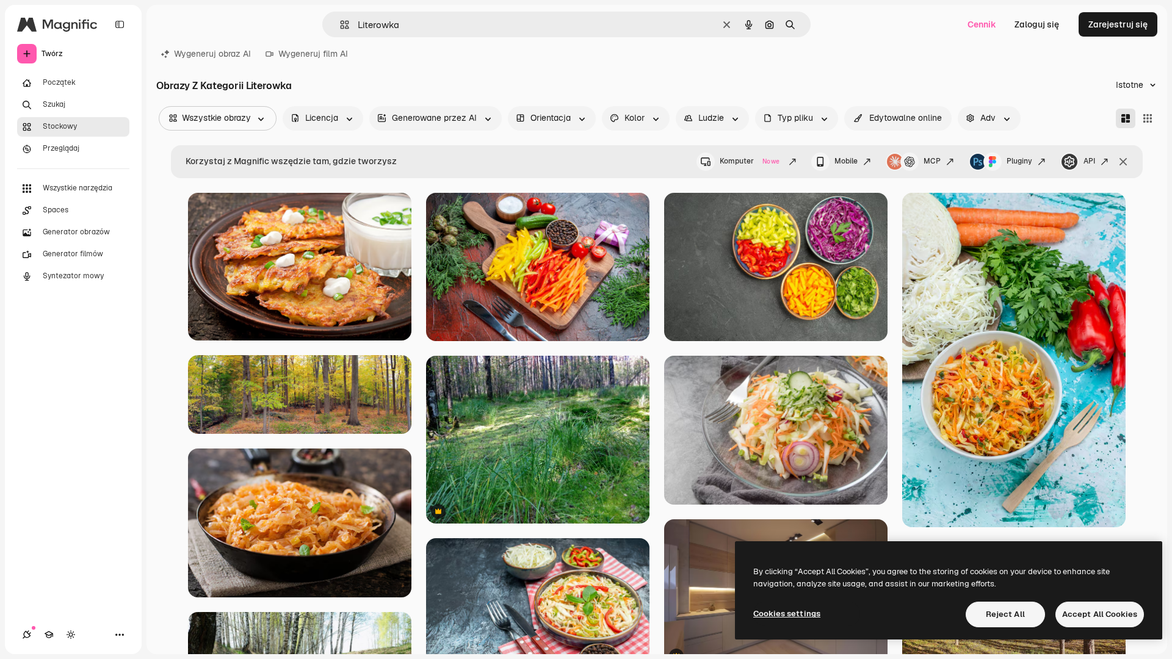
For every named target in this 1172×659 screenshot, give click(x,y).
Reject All (1005, 614)
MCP (932, 161)
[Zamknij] (1123, 162)
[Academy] (49, 634)
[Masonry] (1125, 118)
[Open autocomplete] (339, 24)
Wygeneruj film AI (313, 53)
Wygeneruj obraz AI (212, 53)
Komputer (750, 161)
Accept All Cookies (1099, 614)
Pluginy (1019, 161)
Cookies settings (786, 613)
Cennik (982, 24)
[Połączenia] (27, 634)
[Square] (1147, 118)
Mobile (846, 161)
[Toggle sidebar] (119, 24)
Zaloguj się (1037, 24)
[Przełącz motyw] (71, 634)
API (1089, 161)
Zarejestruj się (1118, 24)
